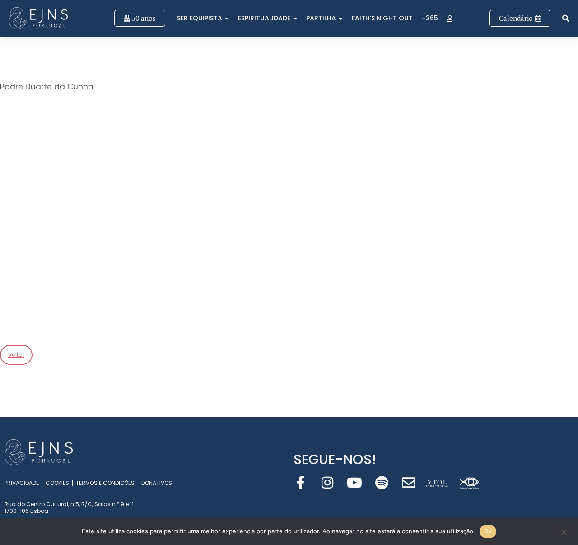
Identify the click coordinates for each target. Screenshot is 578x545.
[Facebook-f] (300, 482)
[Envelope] (408, 482)
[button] (565, 18)
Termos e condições (105, 483)
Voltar (16, 355)
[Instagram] (327, 482)
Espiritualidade (264, 18)
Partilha (321, 18)
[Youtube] (354, 482)
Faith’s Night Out (382, 18)
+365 (430, 18)
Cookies (57, 483)
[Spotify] (381, 482)
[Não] (563, 531)
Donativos (156, 483)
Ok (488, 531)
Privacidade (22, 483)
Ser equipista (199, 18)
